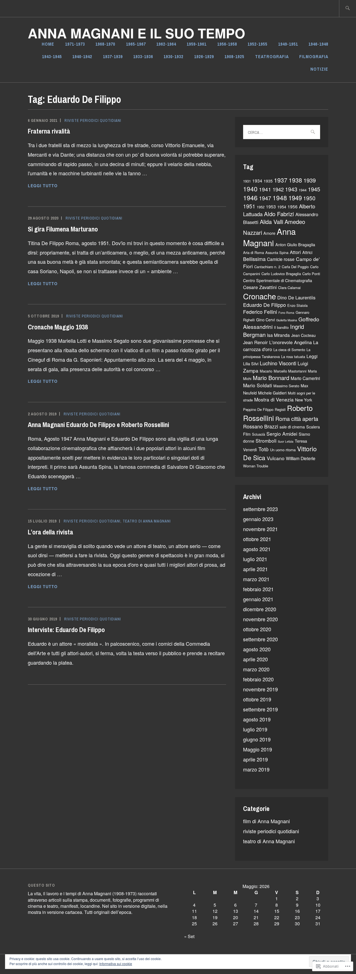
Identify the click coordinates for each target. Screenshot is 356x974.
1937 (280, 180)
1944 (302, 190)
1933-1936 (143, 56)
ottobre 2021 (257, 539)
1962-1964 (166, 44)
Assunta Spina (276, 252)
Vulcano (276, 458)
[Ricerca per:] (347, 8)
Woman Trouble (255, 465)
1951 (249, 206)
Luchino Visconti (278, 363)
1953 (271, 206)
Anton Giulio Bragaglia (295, 244)
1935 (268, 181)
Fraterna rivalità (49, 131)
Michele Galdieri (272, 393)
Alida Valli (271, 222)
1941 (265, 189)
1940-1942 (82, 56)
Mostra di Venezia (274, 399)
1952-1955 (257, 44)
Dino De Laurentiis (296, 297)
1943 (291, 189)
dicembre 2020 (259, 609)
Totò (263, 449)
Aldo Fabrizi (279, 213)
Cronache (259, 296)
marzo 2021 (256, 579)
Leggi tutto (43, 186)
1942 (278, 189)
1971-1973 (75, 44)
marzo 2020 (256, 669)
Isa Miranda (278, 335)
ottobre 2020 (257, 629)
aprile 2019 (255, 759)
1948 (280, 197)
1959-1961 (196, 44)
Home (48, 44)
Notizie (319, 69)
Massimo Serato (286, 385)
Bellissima (254, 258)
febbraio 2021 (258, 589)
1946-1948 (318, 44)
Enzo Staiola (297, 305)
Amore (269, 233)
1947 (265, 198)
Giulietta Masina (286, 320)
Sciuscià (258, 434)
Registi (280, 409)
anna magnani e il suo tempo (136, 33)
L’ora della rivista (50, 531)
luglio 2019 (255, 729)
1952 (260, 206)
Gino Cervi (265, 319)
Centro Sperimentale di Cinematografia (277, 280)
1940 (250, 188)
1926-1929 (204, 56)
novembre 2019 (260, 689)
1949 (295, 197)
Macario (266, 371)
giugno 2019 (257, 739)
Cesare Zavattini (260, 287)
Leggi (311, 356)
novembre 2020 (260, 619)
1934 (257, 180)
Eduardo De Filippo (264, 304)
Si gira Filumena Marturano (63, 229)
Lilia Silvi (250, 363)
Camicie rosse (281, 259)
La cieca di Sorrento (289, 349)
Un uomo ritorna (283, 449)
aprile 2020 (255, 659)
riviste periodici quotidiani (93, 120)
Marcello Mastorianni (290, 371)
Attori (295, 252)
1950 (309, 198)
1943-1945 (52, 56)
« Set (189, 936)
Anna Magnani (269, 236)
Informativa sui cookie (115, 963)
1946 (250, 197)
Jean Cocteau (303, 335)
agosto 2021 (257, 549)
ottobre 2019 (257, 699)
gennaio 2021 (258, 599)
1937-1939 (113, 56)
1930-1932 (173, 56)
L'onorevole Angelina (290, 342)
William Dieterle (300, 458)
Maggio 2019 (257, 749)
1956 (293, 206)
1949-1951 (288, 44)
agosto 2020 (257, 649)
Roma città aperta (296, 419)
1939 (309, 180)
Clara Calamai (289, 287)
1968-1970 (105, 44)
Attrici (307, 252)
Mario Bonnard (271, 378)
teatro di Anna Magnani (147, 521)
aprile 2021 (255, 569)
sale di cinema (292, 427)
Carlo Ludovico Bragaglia (281, 273)
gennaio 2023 (258, 518)
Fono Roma (286, 312)
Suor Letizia (285, 441)
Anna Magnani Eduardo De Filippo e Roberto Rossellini (98, 424)
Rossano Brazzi (260, 426)
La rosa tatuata (293, 356)
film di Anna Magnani (266, 821)
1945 (314, 189)
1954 (281, 206)
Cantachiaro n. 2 (267, 266)
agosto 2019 (257, 719)
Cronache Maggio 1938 (58, 326)
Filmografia (313, 56)
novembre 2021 (260, 528)
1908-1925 (234, 56)
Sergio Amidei (281, 433)
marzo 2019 (256, 769)
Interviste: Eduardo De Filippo (66, 629)
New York (303, 400)
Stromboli (266, 440)
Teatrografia (272, 56)
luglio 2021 (255, 559)
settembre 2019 (260, 709)
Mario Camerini (305, 378)
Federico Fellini (260, 311)
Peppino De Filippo (258, 409)
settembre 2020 (260, 639)
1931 (247, 181)
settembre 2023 (260, 508)
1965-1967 (136, 44)
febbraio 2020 (258, 679)
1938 (295, 180)
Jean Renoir (255, 342)
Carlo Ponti (311, 273)
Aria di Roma (253, 252)
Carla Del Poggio (295, 266)
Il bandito (281, 327)
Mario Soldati (257, 385)
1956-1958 (227, 44)
